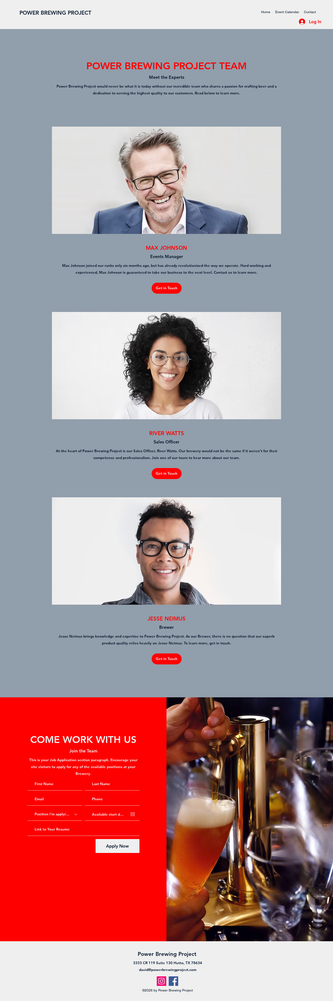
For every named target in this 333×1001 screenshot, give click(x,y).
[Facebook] (173, 981)
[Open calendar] (133, 814)
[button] (167, 288)
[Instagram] (161, 981)
